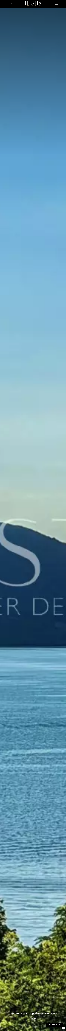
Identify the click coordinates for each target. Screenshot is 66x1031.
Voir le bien (54, 1025)
